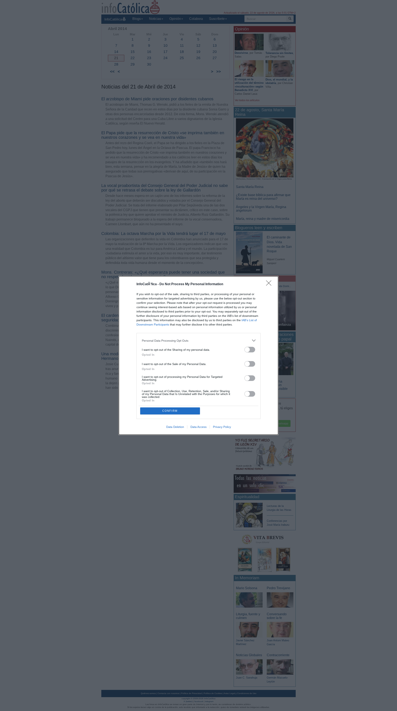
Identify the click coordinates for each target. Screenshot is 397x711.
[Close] (270, 284)
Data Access (198, 427)
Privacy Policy (222, 427)
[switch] (249, 349)
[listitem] (198, 340)
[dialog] (198, 355)
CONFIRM (170, 410)
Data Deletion (175, 427)
